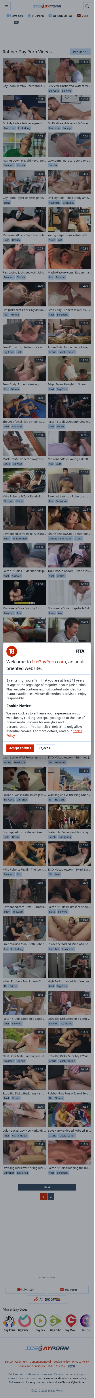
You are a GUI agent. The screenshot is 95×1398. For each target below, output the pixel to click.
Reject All (45, 748)
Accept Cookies (20, 748)
